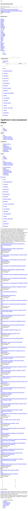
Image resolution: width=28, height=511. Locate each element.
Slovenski (3, 50)
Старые (5, 105)
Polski (2, 44)
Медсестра (5, 80)
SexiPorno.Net (4, 491)
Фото (4, 62)
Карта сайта (6, 505)
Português (3, 26)
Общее (4, 129)
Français (2, 20)
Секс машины (6, 97)
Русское (5, 95)
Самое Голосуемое (7, 148)
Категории (5, 61)
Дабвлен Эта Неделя (8, 137)
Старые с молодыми (8, 107)
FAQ (4, 507)
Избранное (5, 150)
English (2, 19)
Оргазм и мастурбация (8, 93)
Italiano (2, 25)
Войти (2, 12)
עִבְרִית (2, 31)
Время (2, 133)
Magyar (2, 45)
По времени (6, 151)
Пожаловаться (6, 503)
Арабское (5, 73)
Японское (5, 115)
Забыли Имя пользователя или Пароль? (10, 9)
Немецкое (5, 90)
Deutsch (2, 21)
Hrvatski (2, 48)
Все (4, 128)
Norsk (2, 39)
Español (2, 24)
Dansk (2, 38)
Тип (2, 125)
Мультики (5, 85)
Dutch (2, 22)
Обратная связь (6, 502)
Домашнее (5, 75)
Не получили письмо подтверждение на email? (11, 10)
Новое (4, 145)
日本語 (2, 32)
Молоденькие (6, 83)
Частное (5, 130)
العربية (2, 30)
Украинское (6, 112)
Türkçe (2, 37)
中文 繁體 (3, 35)
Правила (5, 501)
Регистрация (7, 12)
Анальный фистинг (7, 70)
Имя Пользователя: (5, 6)
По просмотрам (6, 144)
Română (2, 43)
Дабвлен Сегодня (7, 136)
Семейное (5, 100)
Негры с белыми (7, 88)
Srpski (2, 49)
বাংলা (1, 41)
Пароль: (2, 8)
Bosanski (2, 46)
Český (2, 40)
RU (4, 52)
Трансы (5, 110)
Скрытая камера (7, 102)
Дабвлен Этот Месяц (8, 139)
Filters (2, 153)
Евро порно (6, 78)
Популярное (3, 141)
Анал (4, 68)
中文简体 (3, 34)
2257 (4, 506)
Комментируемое (7, 147)
